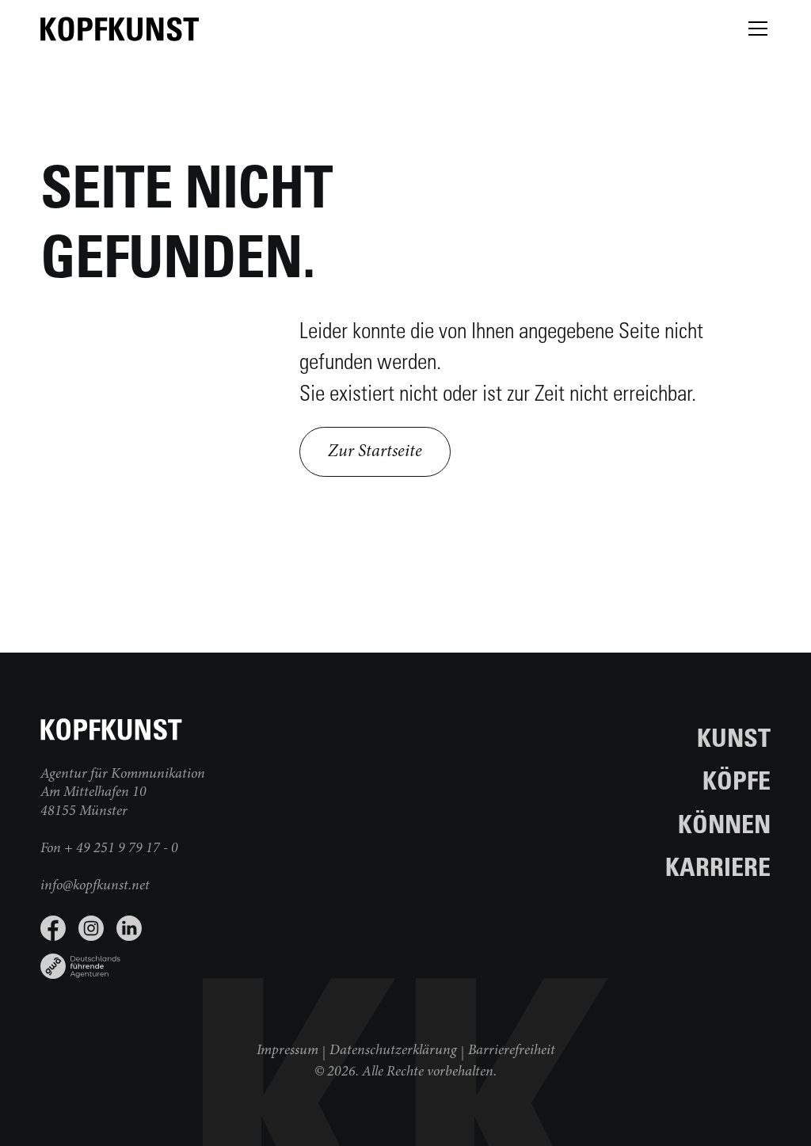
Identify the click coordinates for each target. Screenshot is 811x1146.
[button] (755, 29)
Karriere (718, 866)
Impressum (287, 1051)
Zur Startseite (375, 452)
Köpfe (736, 779)
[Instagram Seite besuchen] (91, 928)
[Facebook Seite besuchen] (53, 928)
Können (724, 823)
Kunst (734, 736)
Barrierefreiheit (511, 1051)
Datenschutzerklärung (393, 1051)
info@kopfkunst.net (95, 886)
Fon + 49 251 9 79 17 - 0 (109, 849)
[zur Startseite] (119, 29)
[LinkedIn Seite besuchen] (129, 928)
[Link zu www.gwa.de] (223, 960)
